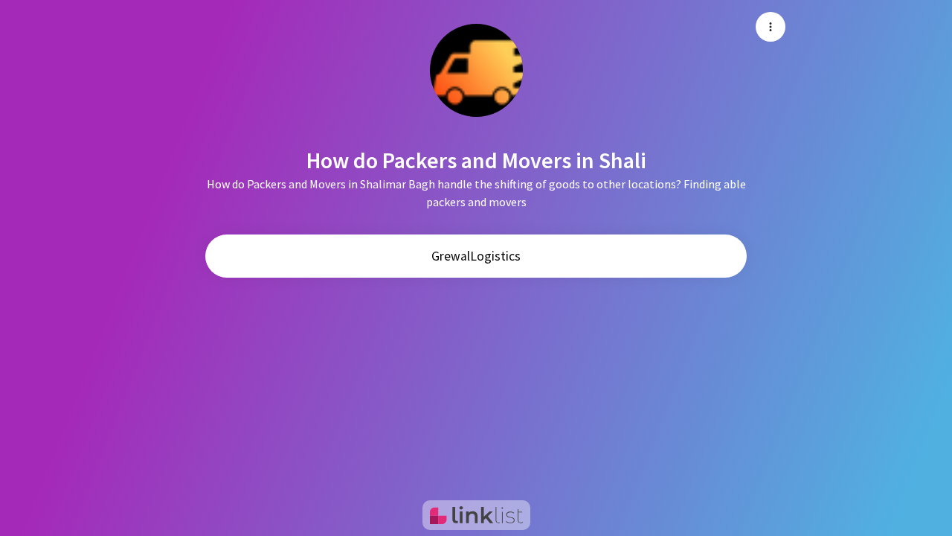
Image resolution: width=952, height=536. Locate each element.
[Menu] (770, 27)
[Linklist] (476, 515)
